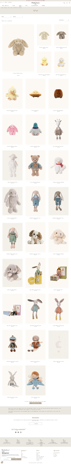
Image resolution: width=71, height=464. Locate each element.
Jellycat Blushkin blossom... (12, 146)
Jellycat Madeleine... (35, 110)
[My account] (66, 3)
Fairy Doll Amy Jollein (35, 397)
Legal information (39, 457)
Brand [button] (6, 2)
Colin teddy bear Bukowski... (35, 182)
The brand (38, 452)
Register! (36, 423)
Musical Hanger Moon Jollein (58, 361)
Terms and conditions (40, 456)
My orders (55, 455)
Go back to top (35, 403)
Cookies (37, 460)
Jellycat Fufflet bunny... (44, 47)
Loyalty (55, 456)
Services (9, 2)
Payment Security (22, 456)
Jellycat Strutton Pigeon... (35, 146)
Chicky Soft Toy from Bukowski (44, 74)
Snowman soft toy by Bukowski (58, 182)
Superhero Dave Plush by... (35, 361)
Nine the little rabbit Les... (12, 325)
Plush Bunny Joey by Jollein (12, 397)
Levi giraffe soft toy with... (58, 146)
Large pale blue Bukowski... (12, 218)
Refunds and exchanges (23, 457)
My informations (56, 452)
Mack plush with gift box (12, 182)
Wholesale (38, 455)
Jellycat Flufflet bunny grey (61, 47)
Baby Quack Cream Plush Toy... (61, 74)
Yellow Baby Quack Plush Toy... (12, 110)
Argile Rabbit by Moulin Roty (58, 325)
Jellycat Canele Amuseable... (58, 110)
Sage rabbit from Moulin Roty (35, 325)
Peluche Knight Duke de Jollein (12, 361)
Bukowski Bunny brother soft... (35, 218)
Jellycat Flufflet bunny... (18, 73)
